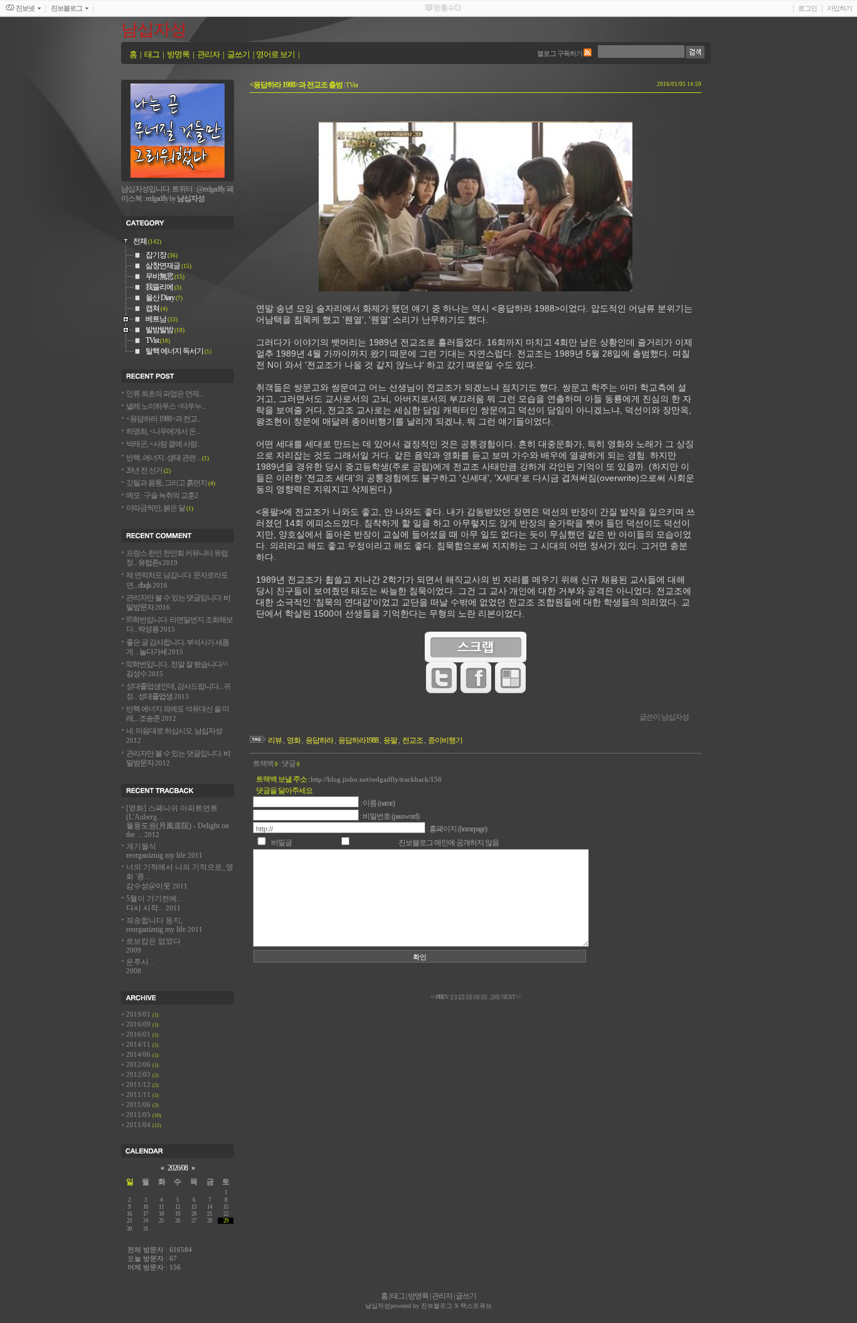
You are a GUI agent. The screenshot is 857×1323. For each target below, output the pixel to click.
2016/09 (139, 1024)
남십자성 (153, 29)
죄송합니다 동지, (164, 925)
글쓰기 (238, 54)
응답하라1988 (358, 741)
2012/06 (139, 1064)
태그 (151, 54)
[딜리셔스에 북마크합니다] (510, 691)
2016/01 (139, 1034)
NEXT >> (511, 997)
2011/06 (139, 1104)
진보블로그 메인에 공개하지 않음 (448, 843)
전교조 (412, 741)
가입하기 (839, 8)
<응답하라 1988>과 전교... (163, 419)
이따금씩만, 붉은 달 (159, 508)
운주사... (140, 966)
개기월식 (164, 851)
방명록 (178, 54)
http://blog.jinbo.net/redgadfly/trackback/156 (376, 779)
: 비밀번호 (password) (389, 817)
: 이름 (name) (377, 803)
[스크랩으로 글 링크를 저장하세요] (475, 660)
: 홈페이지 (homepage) (457, 829)
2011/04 (139, 1124)
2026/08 (178, 1168)
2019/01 (139, 1014)
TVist (352, 85)
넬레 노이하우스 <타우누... (165, 406)
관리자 (208, 54)
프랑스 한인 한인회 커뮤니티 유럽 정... (177, 558)
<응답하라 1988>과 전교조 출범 (296, 85)
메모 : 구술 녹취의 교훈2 (162, 496)
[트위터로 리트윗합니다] (441, 691)
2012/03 (139, 1074)
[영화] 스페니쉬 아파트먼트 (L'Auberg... (177, 821)
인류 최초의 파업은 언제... (164, 394)
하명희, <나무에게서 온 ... (163, 432)
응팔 (390, 741)
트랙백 (265, 764)
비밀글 (282, 843)
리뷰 (275, 741)
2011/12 (139, 1084)
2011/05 (139, 1114)
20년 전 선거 (148, 471)
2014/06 (139, 1054)
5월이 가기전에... (154, 903)
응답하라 (319, 741)
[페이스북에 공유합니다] (475, 691)
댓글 (291, 764)
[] (461, 997)
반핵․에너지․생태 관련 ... (167, 458)
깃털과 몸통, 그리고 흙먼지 (170, 483)
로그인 (807, 8)
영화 (294, 741)
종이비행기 (445, 741)
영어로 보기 (275, 54)
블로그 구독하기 (559, 53)
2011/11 (139, 1094)
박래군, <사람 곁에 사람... (163, 444)
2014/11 (139, 1044)
